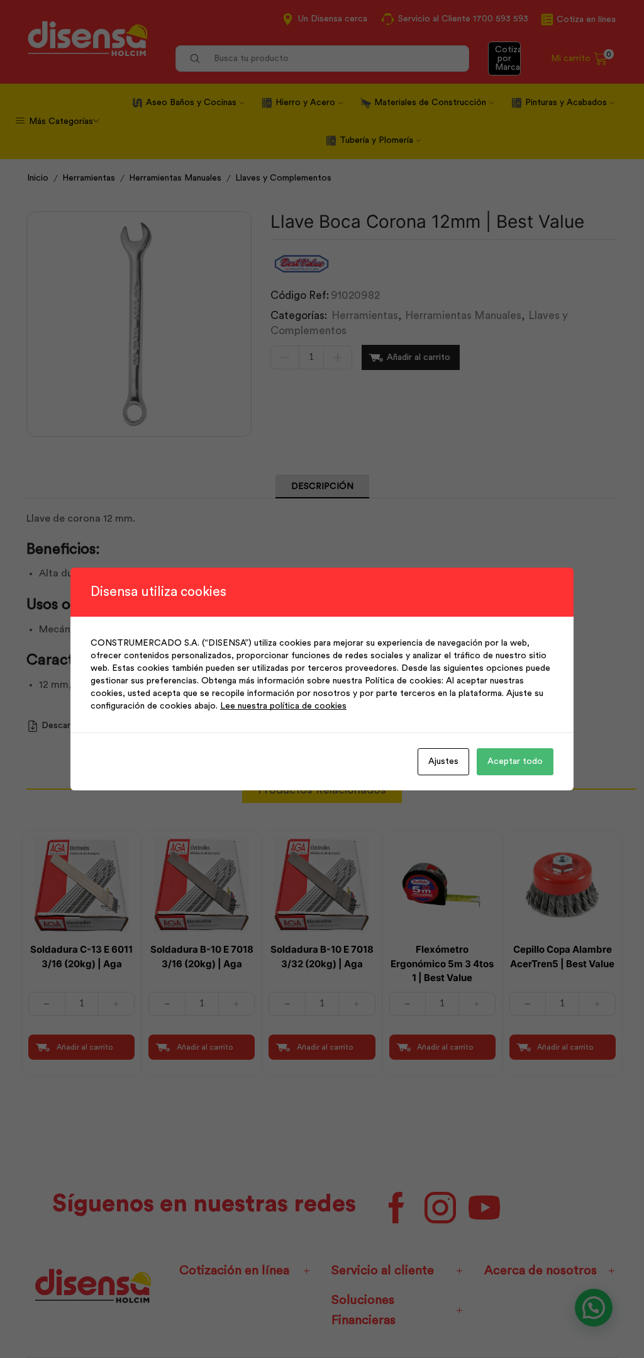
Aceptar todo (515, 761)
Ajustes (443, 761)
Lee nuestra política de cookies (283, 706)
